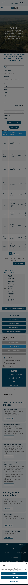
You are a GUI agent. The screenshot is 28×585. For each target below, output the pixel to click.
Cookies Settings (14, 581)
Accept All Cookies (14, 577)
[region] (14, 573)
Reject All (14, 573)
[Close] (26, 563)
